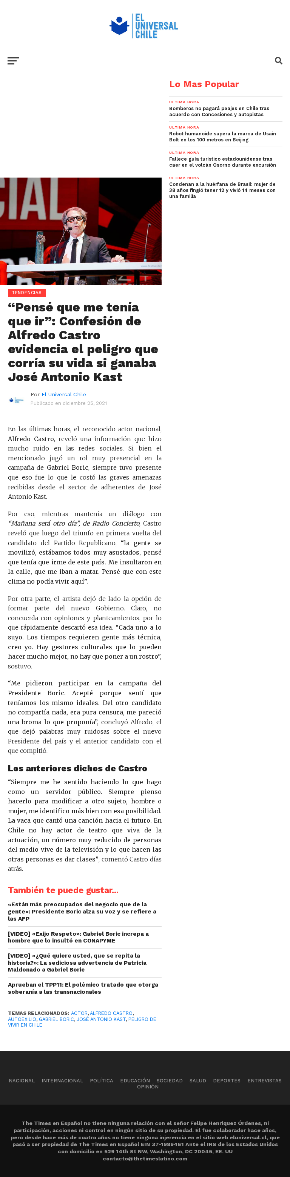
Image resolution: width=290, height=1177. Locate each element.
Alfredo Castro (111, 1013)
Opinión (148, 1087)
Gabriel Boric (56, 1019)
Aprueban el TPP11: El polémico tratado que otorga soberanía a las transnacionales (83, 988)
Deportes (227, 1081)
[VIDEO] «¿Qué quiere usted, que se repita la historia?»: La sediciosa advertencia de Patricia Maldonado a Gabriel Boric (77, 962)
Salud (198, 1081)
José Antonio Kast (101, 1019)
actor (79, 1013)
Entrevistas (264, 1081)
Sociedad (170, 1081)
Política (101, 1081)
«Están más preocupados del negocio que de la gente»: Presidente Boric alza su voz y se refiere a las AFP (82, 911)
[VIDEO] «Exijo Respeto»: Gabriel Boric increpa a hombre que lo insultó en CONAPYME (78, 937)
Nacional (22, 1081)
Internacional (62, 1081)
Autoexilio (22, 1019)
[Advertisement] (81, 132)
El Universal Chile (64, 394)
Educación (135, 1081)
